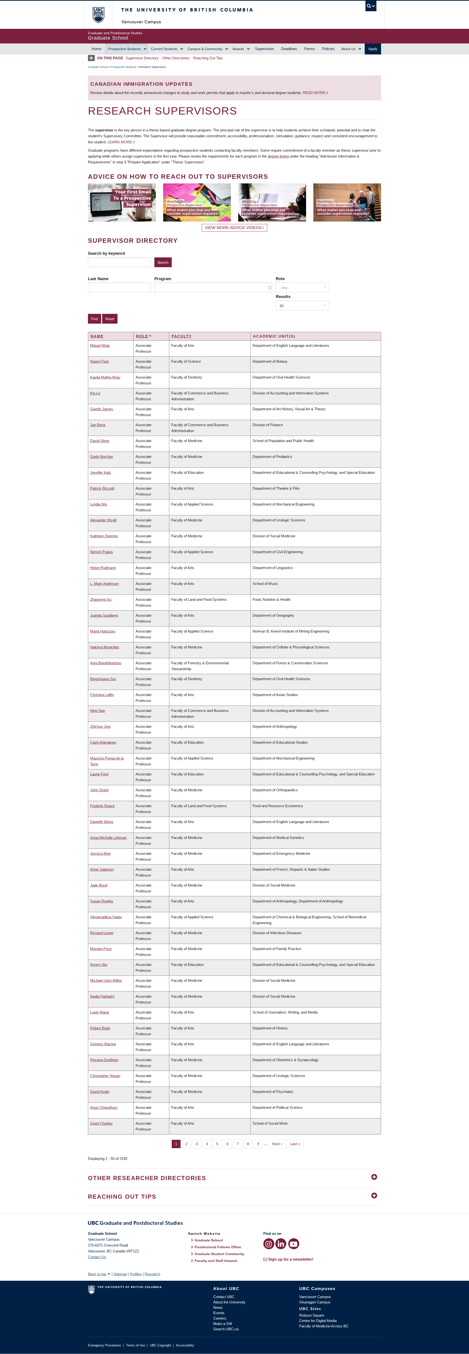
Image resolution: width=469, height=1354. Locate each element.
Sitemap (120, 1274)
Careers (219, 1318)
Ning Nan (97, 711)
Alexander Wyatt (103, 520)
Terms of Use (135, 1345)
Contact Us (97, 1257)
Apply (372, 49)
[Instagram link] (268, 1243)
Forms (309, 49)
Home (96, 49)
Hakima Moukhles (104, 647)
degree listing (278, 156)
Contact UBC (223, 1297)
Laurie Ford (99, 774)
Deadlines (289, 49)
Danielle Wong (101, 822)
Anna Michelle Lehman (108, 838)
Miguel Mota (100, 345)
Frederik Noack (102, 806)
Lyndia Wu (98, 504)
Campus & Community (205, 49)
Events (218, 1313)
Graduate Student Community (219, 1254)
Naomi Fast (99, 361)
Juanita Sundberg (104, 615)
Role (280, 278)
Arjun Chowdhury (104, 1107)
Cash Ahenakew (103, 742)
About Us (348, 49)
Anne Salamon (102, 869)
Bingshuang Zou (103, 679)
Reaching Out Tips (208, 58)
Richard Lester (102, 933)
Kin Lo (95, 393)
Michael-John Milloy (106, 980)
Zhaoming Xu (100, 599)
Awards (238, 49)
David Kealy (99, 1092)
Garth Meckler (101, 457)
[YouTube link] (293, 1243)
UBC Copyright (160, 1345)
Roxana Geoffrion (104, 1060)
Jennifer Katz (100, 472)
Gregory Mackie (103, 1044)
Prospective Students (124, 49)
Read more (314, 93)
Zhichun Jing (100, 726)
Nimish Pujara (101, 552)
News (218, 1307)
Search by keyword (106, 253)
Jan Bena (97, 425)
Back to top (97, 1274)
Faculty (182, 336)
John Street (99, 790)
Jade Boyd (98, 885)
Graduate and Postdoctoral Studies (234, 1224)
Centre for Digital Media (318, 1321)
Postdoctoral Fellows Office (218, 1247)
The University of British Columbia (98, 15)
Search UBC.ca (225, 1329)
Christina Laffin (102, 695)
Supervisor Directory (142, 58)
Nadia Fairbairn (102, 996)
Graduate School (98, 66)
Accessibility (185, 1345)
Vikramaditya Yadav (106, 917)
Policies (328, 49)
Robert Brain (100, 1028)
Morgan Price (101, 949)
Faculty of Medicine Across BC (324, 1326)
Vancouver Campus (315, 1297)
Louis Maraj (99, 1012)
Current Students (164, 49)
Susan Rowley (101, 901)
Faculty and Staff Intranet (216, 1261)
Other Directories (176, 58)
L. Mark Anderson (104, 584)
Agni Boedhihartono (105, 663)
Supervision (264, 49)
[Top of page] (92, 58)
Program (162, 278)
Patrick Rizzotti (102, 488)
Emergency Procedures (104, 1345)
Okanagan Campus (314, 1302)
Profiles (136, 1274)
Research (152, 1274)
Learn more (119, 142)
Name (97, 336)
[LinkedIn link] (280, 1243)
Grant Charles (101, 1123)
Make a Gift (222, 1324)
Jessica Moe (100, 853)
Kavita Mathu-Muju (105, 377)
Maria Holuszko (102, 631)
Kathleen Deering (103, 536)
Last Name (98, 278)
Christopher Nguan (105, 1076)
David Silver (99, 441)
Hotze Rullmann (103, 568)
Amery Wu (98, 965)
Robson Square (311, 1315)
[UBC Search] (370, 6)
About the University (229, 1302)
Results (283, 296)
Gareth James (101, 409)
